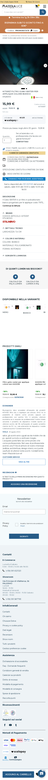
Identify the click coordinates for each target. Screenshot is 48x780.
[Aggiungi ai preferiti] (38, 774)
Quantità (6, 136)
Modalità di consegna (12, 689)
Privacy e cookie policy (13, 625)
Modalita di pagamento (13, 684)
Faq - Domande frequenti (14, 666)
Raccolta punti (9, 698)
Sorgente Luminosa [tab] (15, 256)
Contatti (7, 554)
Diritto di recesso (10, 680)
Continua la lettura (11, 206)
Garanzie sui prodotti (12, 675)
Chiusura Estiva (9, 621)
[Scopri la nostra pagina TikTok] (16, 725)
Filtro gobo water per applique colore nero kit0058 (16, 383)
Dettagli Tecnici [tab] (14, 228)
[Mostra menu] (44, 6)
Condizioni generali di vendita (16, 670)
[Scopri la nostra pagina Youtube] (10, 725)
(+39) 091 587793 (13, 599)
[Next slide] (45, 65)
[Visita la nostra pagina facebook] (5, 725)
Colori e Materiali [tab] (15, 239)
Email (5, 506)
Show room (8, 639)
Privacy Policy (6, 524)
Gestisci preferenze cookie (14, 648)
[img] (18, 108)
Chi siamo (7, 616)
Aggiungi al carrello (18, 774)
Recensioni (7, 635)
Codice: (23, 30)
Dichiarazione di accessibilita (15, 661)
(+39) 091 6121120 (13, 571)
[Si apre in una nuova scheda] (6, 713)
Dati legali (7, 630)
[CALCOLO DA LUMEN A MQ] (32, 276)
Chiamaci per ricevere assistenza (25, 179)
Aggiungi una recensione (24, 484)
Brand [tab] (8, 213)
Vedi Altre (24, 462)
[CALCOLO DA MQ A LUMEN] (15, 276)
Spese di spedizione (11, 693)
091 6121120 (28, 184)
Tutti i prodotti (9, 644)
